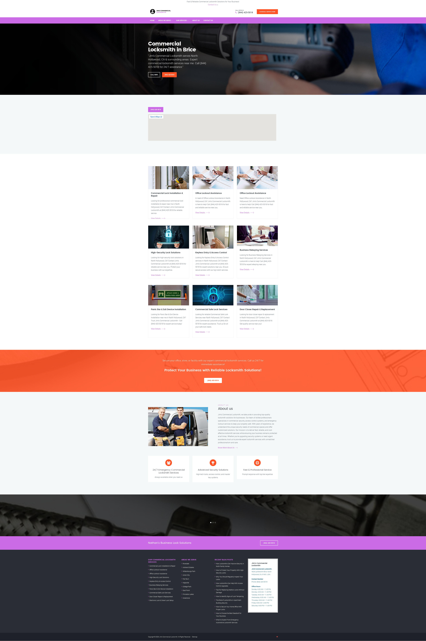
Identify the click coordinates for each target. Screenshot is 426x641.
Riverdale (186, 564)
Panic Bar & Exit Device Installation (161, 589)
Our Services (181, 20)
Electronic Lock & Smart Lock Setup (161, 600)
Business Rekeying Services (158, 585)
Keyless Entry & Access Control (160, 581)
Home (152, 20)
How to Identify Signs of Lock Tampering (230, 596)
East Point (186, 590)
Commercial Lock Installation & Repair (162, 566)
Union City (186, 575)
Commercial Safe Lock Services (160, 593)
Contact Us (212, 4)
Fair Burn (186, 579)
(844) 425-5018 (245, 12)
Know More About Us (226, 447)
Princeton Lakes (188, 594)
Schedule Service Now (267, 12)
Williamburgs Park (189, 571)
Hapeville (186, 583)
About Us (196, 20)
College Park (187, 586)
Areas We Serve (164, 20)
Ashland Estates (188, 567)
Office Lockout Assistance (158, 570)
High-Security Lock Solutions (159, 577)
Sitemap (194, 637)
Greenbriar (186, 598)
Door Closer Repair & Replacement (161, 596)
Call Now (154, 75)
